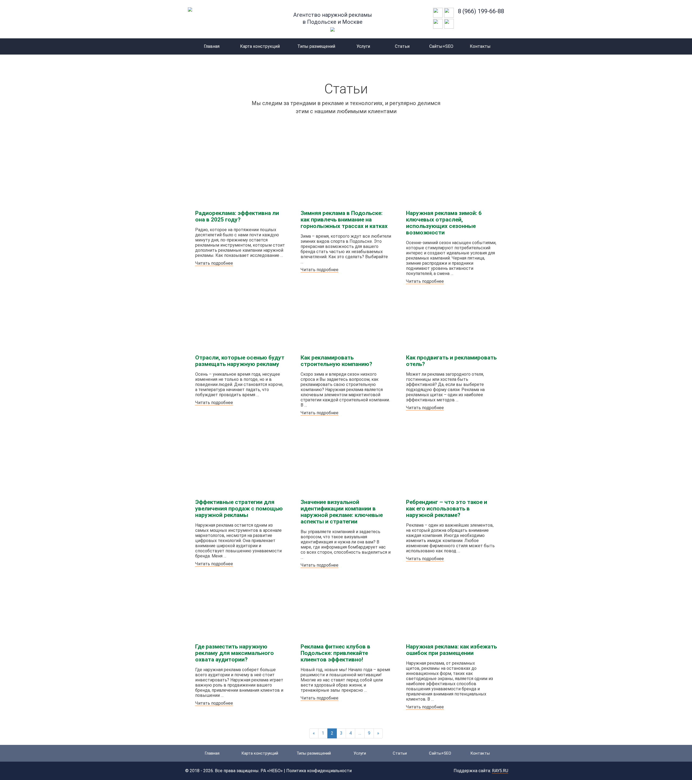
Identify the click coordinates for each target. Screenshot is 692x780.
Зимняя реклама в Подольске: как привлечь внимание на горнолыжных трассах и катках (344, 219)
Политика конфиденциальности (319, 770)
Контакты (480, 46)
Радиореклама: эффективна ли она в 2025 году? (237, 216)
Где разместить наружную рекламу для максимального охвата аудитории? (234, 653)
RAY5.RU (500, 770)
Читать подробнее (214, 263)
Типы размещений (316, 46)
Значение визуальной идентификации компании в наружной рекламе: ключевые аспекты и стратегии (342, 512)
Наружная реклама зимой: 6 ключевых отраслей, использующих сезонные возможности (444, 223)
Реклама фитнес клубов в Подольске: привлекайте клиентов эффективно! (335, 653)
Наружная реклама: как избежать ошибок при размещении (451, 649)
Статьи (402, 46)
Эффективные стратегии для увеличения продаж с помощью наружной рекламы (239, 508)
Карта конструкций (260, 46)
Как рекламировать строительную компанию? (336, 360)
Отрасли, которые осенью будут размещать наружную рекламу (239, 360)
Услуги (363, 46)
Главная (211, 46)
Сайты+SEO (441, 46)
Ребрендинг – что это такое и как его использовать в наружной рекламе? (446, 508)
